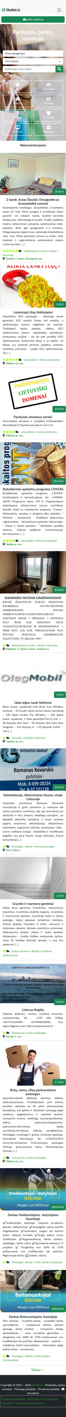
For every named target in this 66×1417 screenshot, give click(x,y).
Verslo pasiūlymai (49, 359)
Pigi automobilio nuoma (29, 1403)
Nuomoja (8, 255)
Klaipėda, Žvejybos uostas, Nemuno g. (27, 649)
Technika (17, 738)
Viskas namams (20, 951)
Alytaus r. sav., (13, 1036)
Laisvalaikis (30, 359)
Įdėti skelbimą (34, 19)
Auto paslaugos (37, 1033)
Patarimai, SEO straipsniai (43, 1399)
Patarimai (7, 1403)
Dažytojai (56, 1262)
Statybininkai (10, 1360)
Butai (53, 251)
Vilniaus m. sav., (14, 363)
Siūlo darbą (42, 1262)
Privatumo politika (49, 1389)
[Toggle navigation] (59, 10)
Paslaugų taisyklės (25, 1389)
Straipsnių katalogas (14, 1399)
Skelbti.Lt (12, 10)
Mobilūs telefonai (34, 738)
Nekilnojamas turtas (35, 251)
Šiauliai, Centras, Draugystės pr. (23, 258)
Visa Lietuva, (12, 850)
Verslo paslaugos (45, 846)
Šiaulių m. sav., (14, 544)
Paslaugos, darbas (22, 846)
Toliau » (37, 1370)
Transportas (18, 1033)
